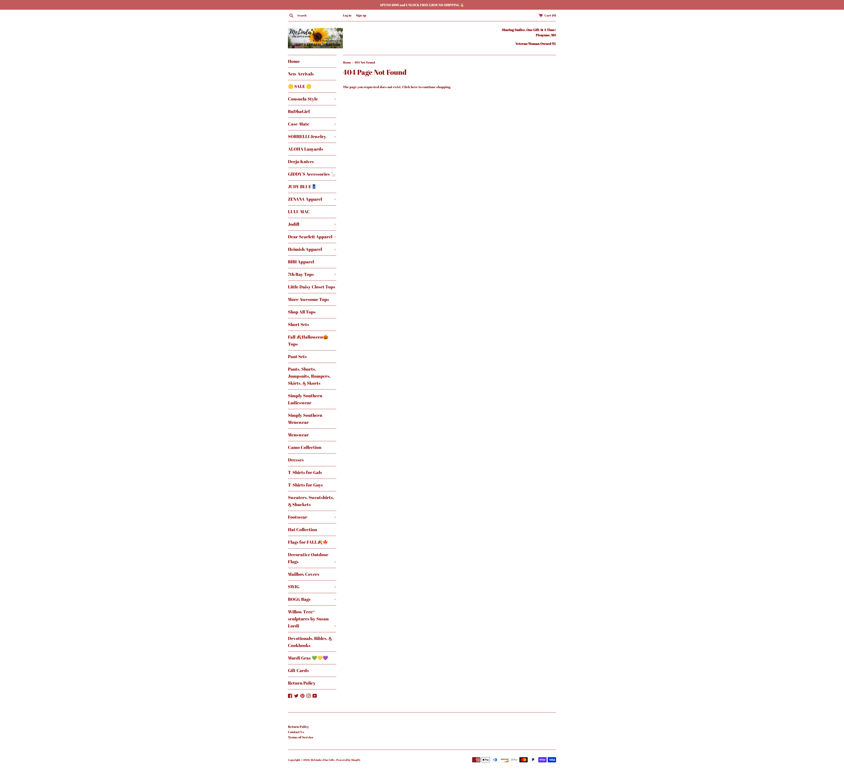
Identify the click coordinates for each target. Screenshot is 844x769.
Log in (347, 15)
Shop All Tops (302, 312)
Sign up (361, 15)
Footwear (312, 517)
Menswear (298, 435)
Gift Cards (298, 670)
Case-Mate (312, 124)
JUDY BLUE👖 (302, 187)
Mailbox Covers (303, 574)
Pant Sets (297, 356)
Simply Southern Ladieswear (305, 399)
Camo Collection (304, 447)
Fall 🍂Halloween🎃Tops (308, 340)
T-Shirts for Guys (305, 485)
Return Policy (302, 683)
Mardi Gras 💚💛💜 (308, 658)
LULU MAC (299, 212)
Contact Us (296, 732)
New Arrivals (301, 74)
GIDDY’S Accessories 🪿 (312, 174)
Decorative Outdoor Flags (312, 558)
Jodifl (312, 224)
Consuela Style (312, 99)
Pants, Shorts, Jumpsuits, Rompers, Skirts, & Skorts (309, 376)
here (414, 87)
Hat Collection (302, 529)
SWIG (312, 587)
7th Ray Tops (312, 274)
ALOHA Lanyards (305, 149)
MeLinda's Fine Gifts (323, 760)
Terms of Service (300, 737)
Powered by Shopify (348, 760)
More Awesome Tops (308, 299)
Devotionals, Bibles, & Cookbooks (310, 641)
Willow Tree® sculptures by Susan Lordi (312, 619)
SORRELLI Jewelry (312, 136)
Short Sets (298, 324)
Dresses (296, 460)
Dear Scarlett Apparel (312, 237)
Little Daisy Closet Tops (311, 287)
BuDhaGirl (299, 111)
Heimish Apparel (312, 249)
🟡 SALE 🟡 (299, 86)
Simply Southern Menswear (305, 418)
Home (294, 61)
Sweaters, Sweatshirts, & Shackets (311, 500)
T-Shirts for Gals (305, 472)
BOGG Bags (312, 599)
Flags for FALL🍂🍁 (308, 542)
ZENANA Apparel (312, 199)
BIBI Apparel (301, 262)
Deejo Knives (301, 161)
